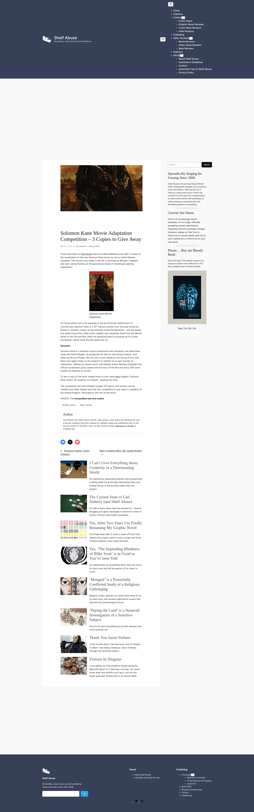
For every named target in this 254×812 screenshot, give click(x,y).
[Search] (84, 794)
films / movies (86, 405)
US (194, 328)
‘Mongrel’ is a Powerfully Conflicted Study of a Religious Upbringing (114, 584)
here (117, 376)
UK (190, 328)
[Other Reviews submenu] (191, 38)
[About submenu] (181, 55)
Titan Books (86, 254)
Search (207, 164)
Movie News (94, 246)
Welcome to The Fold (125, 426)
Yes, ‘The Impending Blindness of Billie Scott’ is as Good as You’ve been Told (114, 553)
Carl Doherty (81, 246)
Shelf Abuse (65, 37)
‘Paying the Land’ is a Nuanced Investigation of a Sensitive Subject (114, 615)
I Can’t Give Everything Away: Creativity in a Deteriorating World (114, 467)
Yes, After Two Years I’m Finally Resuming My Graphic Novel (115, 525)
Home (176, 10)
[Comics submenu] (183, 17)
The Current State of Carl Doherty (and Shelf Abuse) (110, 499)
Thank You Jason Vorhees (109, 637)
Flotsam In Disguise (105, 659)
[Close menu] (170, 4)
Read (180, 328)
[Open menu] (162, 39)
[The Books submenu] (192, 774)
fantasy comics (68, 405)
